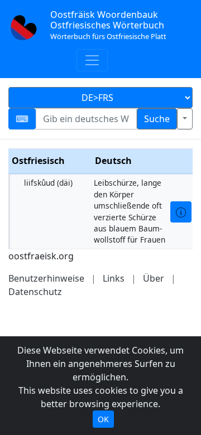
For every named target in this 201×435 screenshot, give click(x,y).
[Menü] (92, 60)
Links (114, 278)
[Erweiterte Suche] (185, 118)
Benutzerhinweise (46, 278)
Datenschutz (35, 292)
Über (153, 278)
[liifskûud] (181, 212)
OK (103, 419)
